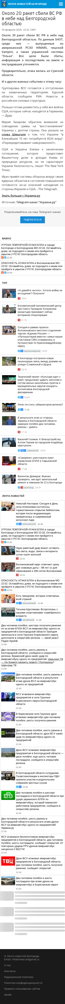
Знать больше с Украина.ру (21, 196)
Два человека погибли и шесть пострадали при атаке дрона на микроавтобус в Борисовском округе (37, 881)
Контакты (10, 971)
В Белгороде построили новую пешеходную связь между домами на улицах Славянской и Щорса (40, 361)
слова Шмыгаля (14, 134)
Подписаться (32, 219)
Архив (7, 994)
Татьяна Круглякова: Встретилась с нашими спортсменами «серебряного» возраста (38, 612)
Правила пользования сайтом (22, 988)
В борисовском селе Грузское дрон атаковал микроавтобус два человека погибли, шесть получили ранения (38, 717)
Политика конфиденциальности (23, 982)
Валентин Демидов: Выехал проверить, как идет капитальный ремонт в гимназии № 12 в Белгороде (40, 479)
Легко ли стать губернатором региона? (40, 404)
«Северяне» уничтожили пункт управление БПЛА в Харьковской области (37, 460)
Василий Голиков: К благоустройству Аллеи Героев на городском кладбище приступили (40, 442)
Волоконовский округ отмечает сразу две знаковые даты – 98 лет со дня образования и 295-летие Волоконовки (39, 567)
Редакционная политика (18, 977)
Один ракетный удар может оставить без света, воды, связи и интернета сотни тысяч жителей (37, 551)
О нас (7, 965)
